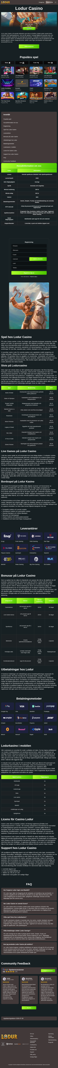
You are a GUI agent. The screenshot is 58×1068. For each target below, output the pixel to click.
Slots (49, 62)
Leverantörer (7, 133)
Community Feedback (9, 161)
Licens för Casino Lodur (10, 150)
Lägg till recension (48, 970)
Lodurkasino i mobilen (9, 147)
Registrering (6, 126)
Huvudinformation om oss (10, 122)
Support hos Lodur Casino (10, 154)
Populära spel (7, 119)
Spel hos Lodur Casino (9, 129)
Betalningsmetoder (8, 143)
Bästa (6, 62)
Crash (35, 62)
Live (21, 62)
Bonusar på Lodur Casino (10, 136)
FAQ (4, 157)
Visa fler (29, 1007)
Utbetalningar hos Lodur (10, 140)
